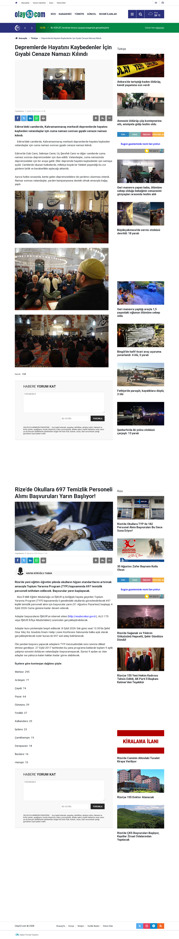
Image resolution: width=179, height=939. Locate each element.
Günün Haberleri (39, 3)
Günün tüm (154, 27)
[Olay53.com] (30, 14)
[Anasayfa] (16, 3)
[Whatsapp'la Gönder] (36, 118)
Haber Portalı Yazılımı (29, 935)
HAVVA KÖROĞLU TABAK (39, 573)
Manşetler (25, 3)
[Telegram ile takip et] (153, 926)
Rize (53, 14)
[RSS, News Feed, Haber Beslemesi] (160, 926)
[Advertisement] (64, 462)
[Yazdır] (43, 118)
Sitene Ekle (61, 3)
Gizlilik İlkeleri (93, 926)
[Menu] (132, 14)
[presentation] (24, 27)
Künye (71, 926)
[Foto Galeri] (162, 2)
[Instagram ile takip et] (146, 926)
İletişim (81, 926)
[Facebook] (17, 118)
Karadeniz (65, 14)
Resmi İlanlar (108, 14)
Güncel (91, 14)
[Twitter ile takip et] (139, 926)
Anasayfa (22, 38)
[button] (96, 118)
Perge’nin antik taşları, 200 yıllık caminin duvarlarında (76, 27)
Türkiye (79, 14)
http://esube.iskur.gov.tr (82, 616)
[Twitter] (24, 118)
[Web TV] (155, 2)
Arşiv (51, 3)
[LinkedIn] (30, 118)
